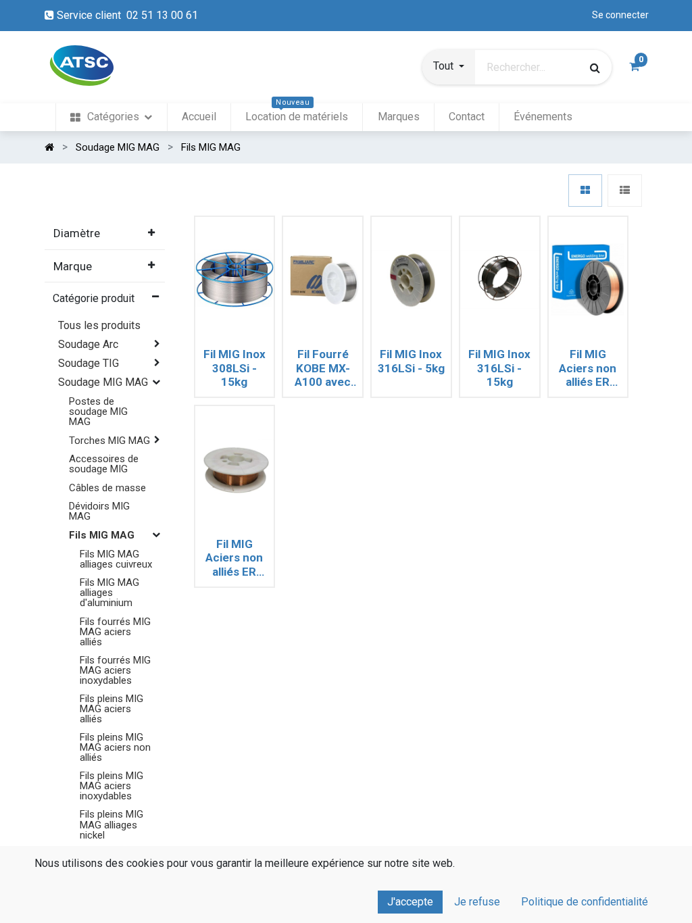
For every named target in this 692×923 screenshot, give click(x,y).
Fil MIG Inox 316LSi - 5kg (411, 360)
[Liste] (625, 190)
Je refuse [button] (477, 901)
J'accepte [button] (410, 901)
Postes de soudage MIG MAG (98, 411)
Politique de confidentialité (584, 901)
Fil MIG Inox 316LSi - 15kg (499, 368)
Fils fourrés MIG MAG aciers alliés (115, 632)
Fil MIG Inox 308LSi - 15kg (234, 368)
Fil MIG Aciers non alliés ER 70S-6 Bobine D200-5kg (234, 558)
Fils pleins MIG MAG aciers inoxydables (111, 786)
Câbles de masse (107, 488)
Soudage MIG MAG (103, 382)
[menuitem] (111, 117)
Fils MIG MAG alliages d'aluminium (109, 592)
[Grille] (585, 190)
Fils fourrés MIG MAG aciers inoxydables (115, 670)
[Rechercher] (595, 67)
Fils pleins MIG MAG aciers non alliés (115, 747)
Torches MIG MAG (109, 440)
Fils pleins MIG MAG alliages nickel (111, 824)
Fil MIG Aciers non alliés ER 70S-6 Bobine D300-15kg (587, 368)
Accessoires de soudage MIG (104, 464)
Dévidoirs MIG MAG (99, 511)
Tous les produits (99, 325)
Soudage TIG (88, 363)
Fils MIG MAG (101, 535)
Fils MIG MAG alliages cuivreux (116, 559)
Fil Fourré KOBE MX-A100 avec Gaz (323, 368)
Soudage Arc (88, 344)
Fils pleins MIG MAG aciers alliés (111, 709)
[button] (448, 67)
